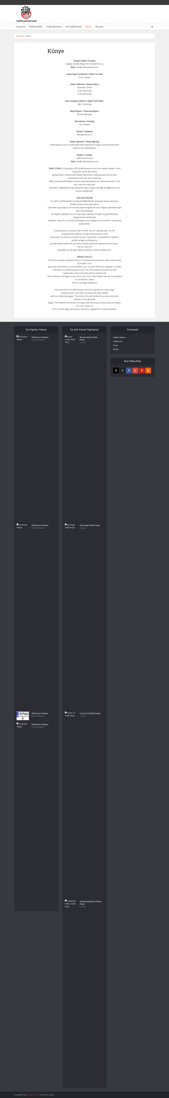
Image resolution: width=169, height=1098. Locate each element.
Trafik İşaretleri (54, 26)
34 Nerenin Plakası (40, 337)
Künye (88, 26)
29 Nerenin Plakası (39, 525)
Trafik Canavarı (33, 1095)
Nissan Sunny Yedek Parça (88, 338)
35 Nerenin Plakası (39, 713)
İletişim (99, 26)
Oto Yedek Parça (73, 26)
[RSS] (148, 370)
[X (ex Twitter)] (122, 370)
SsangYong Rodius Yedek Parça (90, 902)
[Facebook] (129, 370)
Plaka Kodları (36, 26)
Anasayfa (20, 26)
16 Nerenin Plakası (39, 724)
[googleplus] (135, 370)
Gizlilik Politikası (119, 337)
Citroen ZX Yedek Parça (90, 713)
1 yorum (83, 342)
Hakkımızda (117, 341)
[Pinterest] (142, 370)
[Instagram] (116, 370)
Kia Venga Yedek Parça (90, 525)
